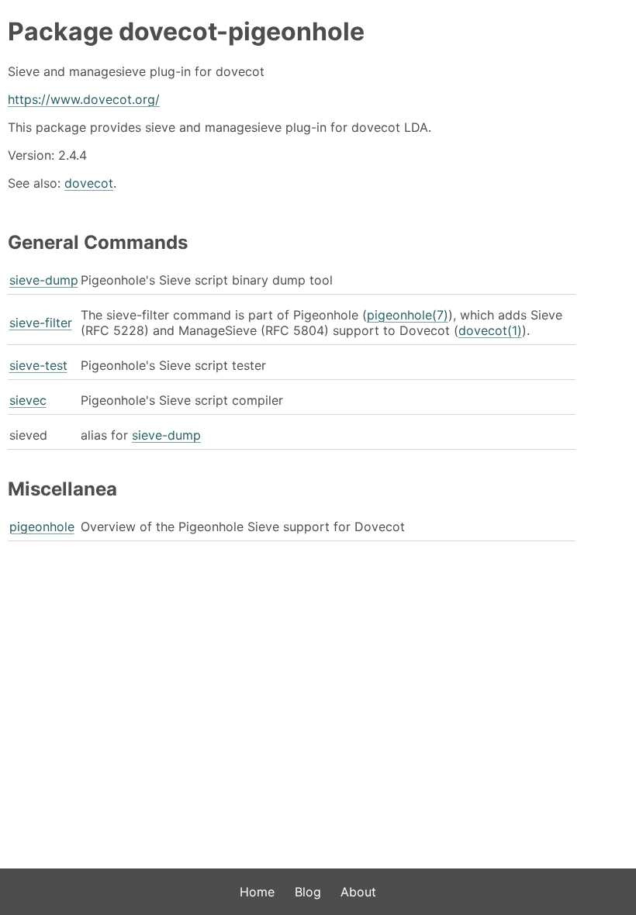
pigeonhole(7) (407, 315)
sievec (28, 400)
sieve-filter (40, 322)
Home (257, 891)
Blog (308, 891)
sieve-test (38, 365)
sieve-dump (43, 280)
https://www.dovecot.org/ (84, 99)
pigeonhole (41, 526)
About (358, 891)
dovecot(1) (490, 330)
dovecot (88, 183)
